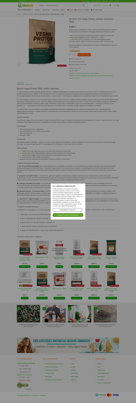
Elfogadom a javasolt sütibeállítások (68, 215)
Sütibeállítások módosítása (67, 210)
